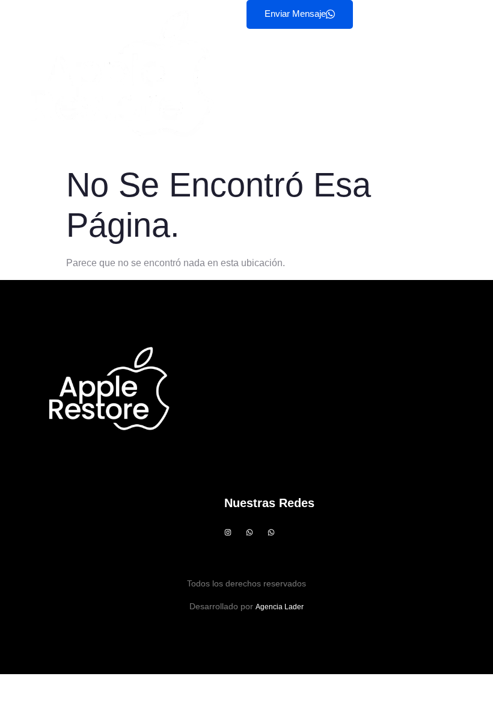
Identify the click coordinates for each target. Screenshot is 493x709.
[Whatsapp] (249, 532)
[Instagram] (227, 532)
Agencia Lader (280, 607)
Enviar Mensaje (295, 13)
